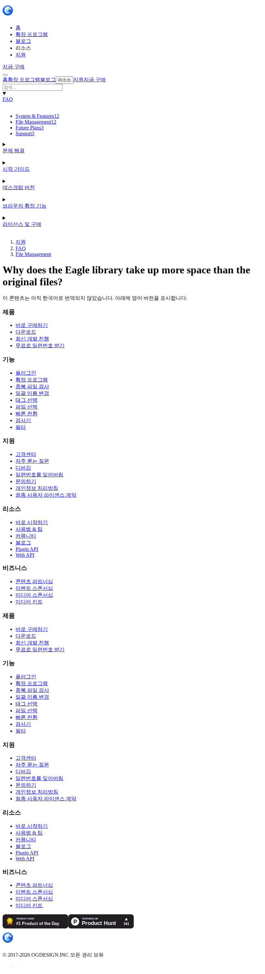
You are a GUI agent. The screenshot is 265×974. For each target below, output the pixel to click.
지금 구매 (14, 66)
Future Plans (30, 127)
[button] (132, 87)
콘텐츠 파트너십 (34, 581)
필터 (21, 427)
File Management (36, 122)
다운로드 (26, 332)
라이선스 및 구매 (22, 224)
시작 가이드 (16, 169)
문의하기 (26, 481)
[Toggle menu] (5, 75)
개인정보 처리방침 (37, 488)
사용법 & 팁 (29, 529)
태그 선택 (26, 400)
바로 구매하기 (32, 325)
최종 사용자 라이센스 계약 (46, 495)
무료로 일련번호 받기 (40, 345)
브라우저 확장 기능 (25, 205)
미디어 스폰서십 (34, 595)
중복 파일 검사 (32, 386)
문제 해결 (14, 150)
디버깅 (23, 468)
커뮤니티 (26, 536)
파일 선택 (26, 407)
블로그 (23, 542)
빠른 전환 (26, 413)
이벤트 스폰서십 (34, 588)
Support (25, 133)
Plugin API (27, 549)
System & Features (37, 116)
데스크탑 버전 (19, 187)
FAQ (8, 99)
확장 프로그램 (32, 379)
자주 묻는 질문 (32, 461)
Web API (25, 555)
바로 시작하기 (32, 522)
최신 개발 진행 (32, 338)
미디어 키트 (29, 601)
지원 (21, 242)
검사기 (23, 420)
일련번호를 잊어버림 (39, 474)
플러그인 (26, 373)
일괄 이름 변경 (32, 393)
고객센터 (26, 454)
